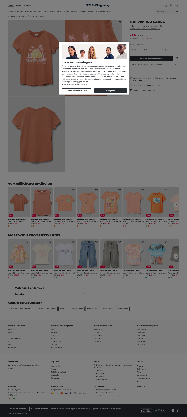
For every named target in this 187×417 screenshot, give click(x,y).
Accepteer (110, 91)
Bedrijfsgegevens (81, 84)
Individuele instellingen (76, 91)
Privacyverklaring (68, 84)
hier (78, 82)
